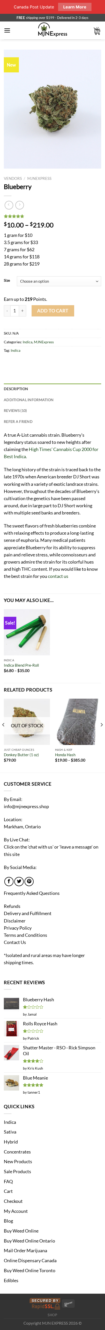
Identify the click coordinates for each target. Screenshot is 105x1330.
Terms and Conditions (25, 935)
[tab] (52, 388)
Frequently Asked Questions (32, 893)
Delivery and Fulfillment (27, 913)
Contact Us (15, 942)
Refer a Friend (18, 421)
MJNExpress (39, 178)
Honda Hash (65, 754)
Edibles (11, 1280)
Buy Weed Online (21, 1231)
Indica (27, 342)
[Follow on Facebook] (9, 881)
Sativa (10, 1132)
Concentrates (17, 1152)
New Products (18, 1161)
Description (16, 389)
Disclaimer (14, 921)
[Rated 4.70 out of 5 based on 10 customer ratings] (52, 216)
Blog (8, 1221)
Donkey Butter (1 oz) (21, 754)
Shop (52, 1315)
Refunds (12, 906)
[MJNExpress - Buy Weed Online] (52, 30)
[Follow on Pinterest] (29, 881)
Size (7, 280)
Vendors (13, 178)
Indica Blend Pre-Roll (21, 665)
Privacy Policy (18, 928)
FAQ (8, 1181)
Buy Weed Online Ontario (29, 1241)
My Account (16, 1211)
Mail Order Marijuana (25, 1250)
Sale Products (17, 1171)
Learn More (74, 6)
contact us (58, 576)
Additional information (29, 400)
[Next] (101, 735)
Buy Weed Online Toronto (29, 1270)
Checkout (13, 1201)
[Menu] (7, 30)
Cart (8, 1191)
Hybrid (11, 1142)
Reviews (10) (15, 410)
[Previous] (3, 735)
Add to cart (53, 310)
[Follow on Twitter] (18, 881)
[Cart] (97, 31)
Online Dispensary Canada (30, 1260)
